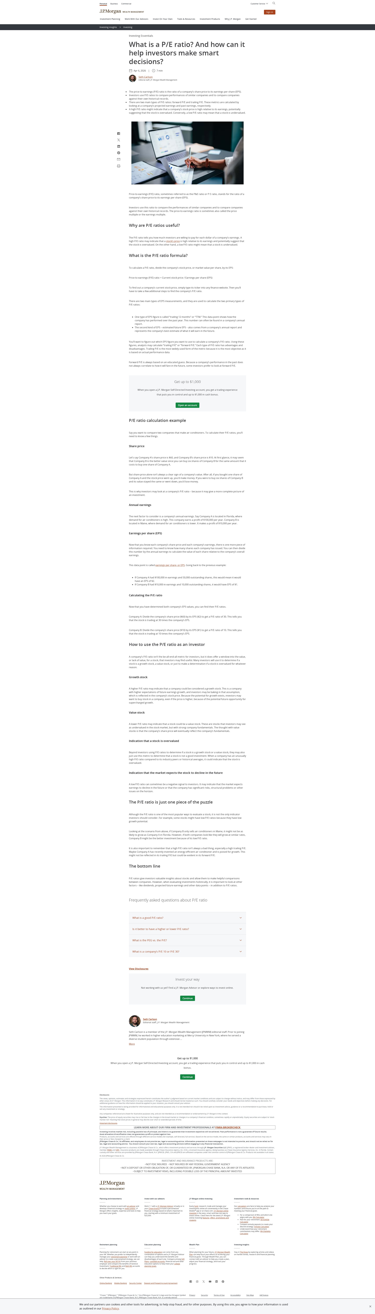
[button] (370, 1306)
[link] (135, 1021)
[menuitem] (260, 4)
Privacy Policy (110, 1308)
